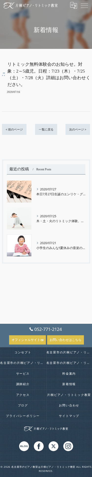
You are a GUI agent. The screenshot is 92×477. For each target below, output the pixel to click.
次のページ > (77, 129)
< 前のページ (14, 129)
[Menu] (84, 5)
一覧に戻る (46, 129)
